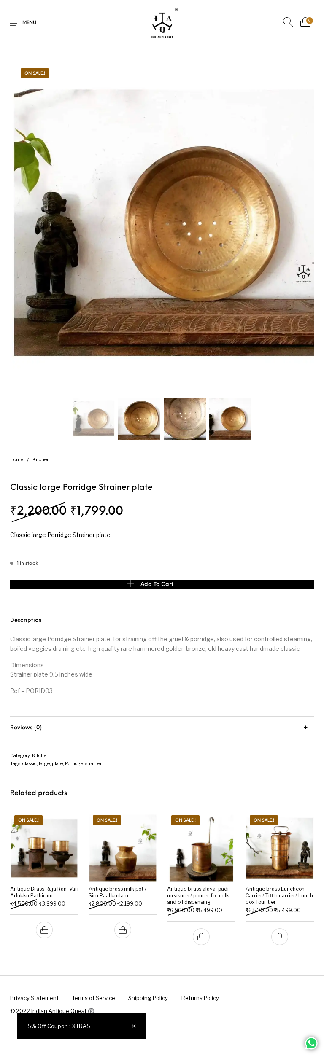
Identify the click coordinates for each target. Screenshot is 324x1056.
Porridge (74, 763)
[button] (44, 930)
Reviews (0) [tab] (26, 728)
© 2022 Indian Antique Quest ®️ (52, 1011)
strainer (93, 763)
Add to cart (156, 584)
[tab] (162, 663)
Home (16, 459)
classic (29, 763)
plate (57, 763)
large (44, 763)
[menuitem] (34, 998)
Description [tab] (26, 620)
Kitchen (41, 459)
